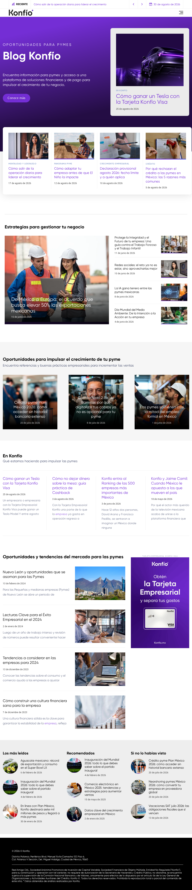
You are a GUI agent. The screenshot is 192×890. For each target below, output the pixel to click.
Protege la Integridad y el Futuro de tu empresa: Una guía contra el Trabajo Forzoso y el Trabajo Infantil (136, 243)
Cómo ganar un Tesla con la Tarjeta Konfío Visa (147, 99)
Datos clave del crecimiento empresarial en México (104, 812)
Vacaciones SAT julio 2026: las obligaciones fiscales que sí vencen (169, 809)
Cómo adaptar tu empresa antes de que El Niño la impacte (70, 4)
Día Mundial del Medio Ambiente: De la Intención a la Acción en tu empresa (135, 313)
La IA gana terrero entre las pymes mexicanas (133, 290)
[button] (133, 4)
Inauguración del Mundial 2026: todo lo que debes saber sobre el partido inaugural (38, 787)
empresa (61, 514)
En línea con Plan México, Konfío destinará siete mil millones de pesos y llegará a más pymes (40, 811)
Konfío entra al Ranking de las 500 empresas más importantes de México (118, 487)
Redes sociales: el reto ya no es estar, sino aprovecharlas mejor (136, 266)
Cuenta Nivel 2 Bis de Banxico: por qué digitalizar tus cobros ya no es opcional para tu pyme (96, 407)
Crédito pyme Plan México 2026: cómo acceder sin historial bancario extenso (166, 764)
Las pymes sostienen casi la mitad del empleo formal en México (162, 412)
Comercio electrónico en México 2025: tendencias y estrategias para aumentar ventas (103, 789)
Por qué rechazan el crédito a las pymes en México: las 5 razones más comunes (166, 175)
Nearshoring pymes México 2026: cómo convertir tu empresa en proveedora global (167, 787)
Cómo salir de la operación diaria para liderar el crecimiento (25, 172)
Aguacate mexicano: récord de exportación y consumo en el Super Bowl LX (40, 764)
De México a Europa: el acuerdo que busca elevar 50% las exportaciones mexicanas (52, 305)
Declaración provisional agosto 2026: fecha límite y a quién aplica (119, 172)
